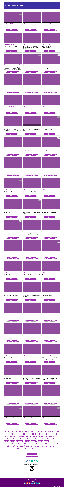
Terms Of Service (30, 485)
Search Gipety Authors (30, 479)
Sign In (34, 485)
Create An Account (38, 485)
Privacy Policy (25, 485)
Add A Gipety (35, 479)
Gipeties (59, 486)
